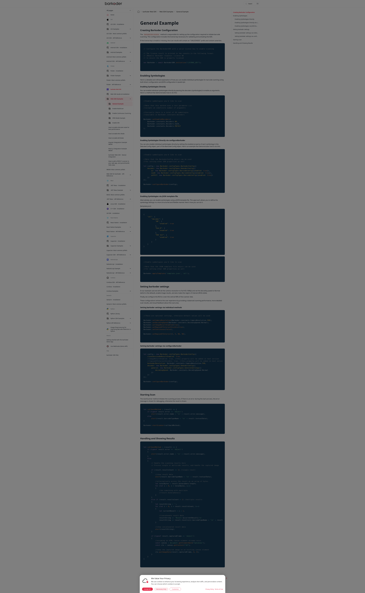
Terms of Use (219, 589)
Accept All (147, 589)
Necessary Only (161, 589)
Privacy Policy (210, 589)
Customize (175, 589)
